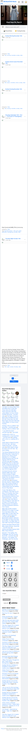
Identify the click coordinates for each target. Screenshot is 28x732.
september (4, 232)
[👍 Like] (4, 59)
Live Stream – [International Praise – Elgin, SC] (9, 710)
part (17, 230)
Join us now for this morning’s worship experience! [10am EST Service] (10, 689)
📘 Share (17, 59)
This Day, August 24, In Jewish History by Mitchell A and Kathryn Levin (10, 647)
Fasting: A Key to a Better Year (10, 428)
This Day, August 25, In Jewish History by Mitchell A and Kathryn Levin (10, 627)
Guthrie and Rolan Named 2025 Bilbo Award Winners (10, 530)
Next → (14, 381)
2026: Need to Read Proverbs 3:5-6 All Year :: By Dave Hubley (10, 448)
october (11, 366)
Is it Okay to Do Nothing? (9, 635)
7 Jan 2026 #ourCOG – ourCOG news (8, 431)
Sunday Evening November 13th (13, 89)
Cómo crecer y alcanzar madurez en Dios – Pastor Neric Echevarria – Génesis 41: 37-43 (10, 704)
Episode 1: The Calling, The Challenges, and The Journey (10, 538)
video (21, 55)
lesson (8, 82)
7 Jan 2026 (15, 432)
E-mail (4, 593)
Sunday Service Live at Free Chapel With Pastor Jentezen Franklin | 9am (10, 699)
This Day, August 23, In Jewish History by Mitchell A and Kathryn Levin (10, 716)
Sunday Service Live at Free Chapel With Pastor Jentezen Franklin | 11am (10, 682)
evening (9, 108)
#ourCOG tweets (8, 230)
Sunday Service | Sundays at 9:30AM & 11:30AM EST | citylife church (10, 666)
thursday (15, 232)
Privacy (2, 728)
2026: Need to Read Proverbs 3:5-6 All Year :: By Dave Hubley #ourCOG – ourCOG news (10, 445)
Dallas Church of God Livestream (8, 639)
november (13, 55)
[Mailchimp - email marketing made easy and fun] (10, 604)
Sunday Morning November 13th (13, 36)
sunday (18, 55)
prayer (20, 230)
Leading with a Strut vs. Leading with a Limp (10, 439)
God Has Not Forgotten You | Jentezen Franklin (10, 631)
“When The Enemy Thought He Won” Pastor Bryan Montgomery (10, 661)
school (17, 82)
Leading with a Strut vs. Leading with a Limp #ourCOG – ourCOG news (10, 436)
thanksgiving (10, 232)
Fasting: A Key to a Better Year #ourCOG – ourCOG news (10, 426)
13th (5, 55)
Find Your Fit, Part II (14, 22)
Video (8, 53)
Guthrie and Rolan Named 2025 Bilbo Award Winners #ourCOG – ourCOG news (10, 526)
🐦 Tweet (24, 59)
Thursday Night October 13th (13, 238)
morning (9, 55)
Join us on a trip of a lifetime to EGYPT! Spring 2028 (10, 651)
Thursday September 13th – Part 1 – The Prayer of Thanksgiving (13, 115)
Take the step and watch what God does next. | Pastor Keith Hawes (10, 621)
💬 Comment (10, 59)
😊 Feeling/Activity (20, 31)
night (8, 366)
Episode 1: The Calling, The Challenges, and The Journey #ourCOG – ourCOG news (10, 534)
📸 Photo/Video (8, 31)
